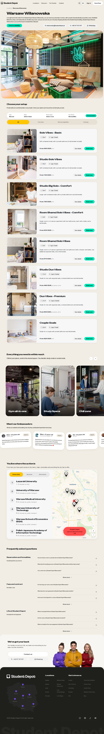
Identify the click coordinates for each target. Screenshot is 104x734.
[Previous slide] (91, 358)
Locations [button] (36, 3)
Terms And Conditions (89, 680)
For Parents (52, 3)
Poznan (47, 692)
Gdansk (47, 680)
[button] (74, 504)
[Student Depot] (21, 676)
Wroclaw (47, 696)
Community (71, 688)
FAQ (69, 696)
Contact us (28, 654)
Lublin (46, 688)
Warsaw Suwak (61, 680)
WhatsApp (91, 25)
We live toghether (63, 122)
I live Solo (41, 122)
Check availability (14, 25)
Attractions (42, 474)
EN (83, 3)
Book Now (98, 3)
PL (79, 3)
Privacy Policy (87, 684)
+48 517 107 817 (77, 25)
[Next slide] (95, 358)
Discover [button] (44, 3)
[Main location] (93, 526)
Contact (61, 3)
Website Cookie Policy (89, 692)
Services (29, 474)
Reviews (70, 692)
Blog (85, 696)
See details (78, 148)
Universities (16, 474)
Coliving (85, 122)
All (18, 122)
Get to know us (72, 684)
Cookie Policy (87, 688)
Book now (89, 148)
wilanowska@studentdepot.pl (56, 25)
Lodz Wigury (60, 696)
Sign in (89, 3)
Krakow (47, 684)
